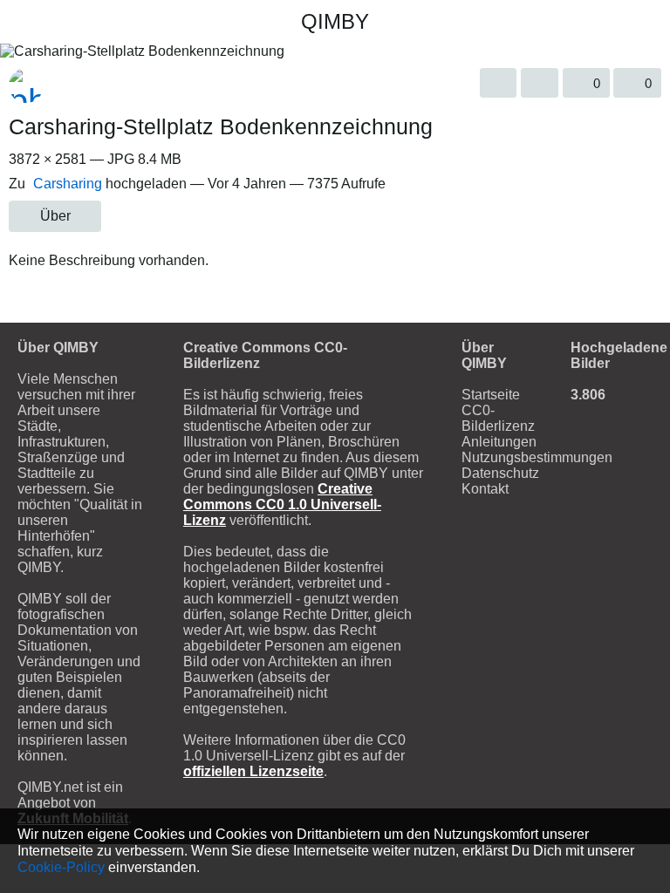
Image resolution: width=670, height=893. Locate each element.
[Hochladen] (555, 22)
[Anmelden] (587, 22)
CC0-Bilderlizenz (498, 418)
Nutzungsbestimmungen (536, 457)
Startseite (490, 394)
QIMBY (335, 21)
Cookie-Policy (61, 867)
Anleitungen (499, 441)
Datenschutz (500, 473)
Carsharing (67, 183)
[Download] (498, 83)
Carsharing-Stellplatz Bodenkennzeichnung (221, 126)
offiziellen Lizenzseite (253, 771)
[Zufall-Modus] (51, 22)
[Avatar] (26, 85)
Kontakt (485, 488)
